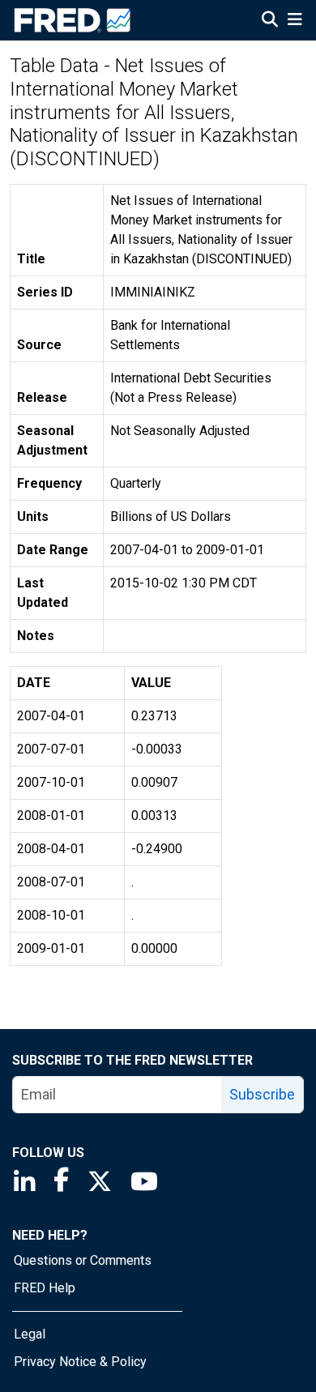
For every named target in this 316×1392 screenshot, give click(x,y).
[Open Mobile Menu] (294, 21)
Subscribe (262, 1094)
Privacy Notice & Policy (80, 1361)
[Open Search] (269, 21)
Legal (29, 1334)
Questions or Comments (83, 1260)
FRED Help (44, 1288)
